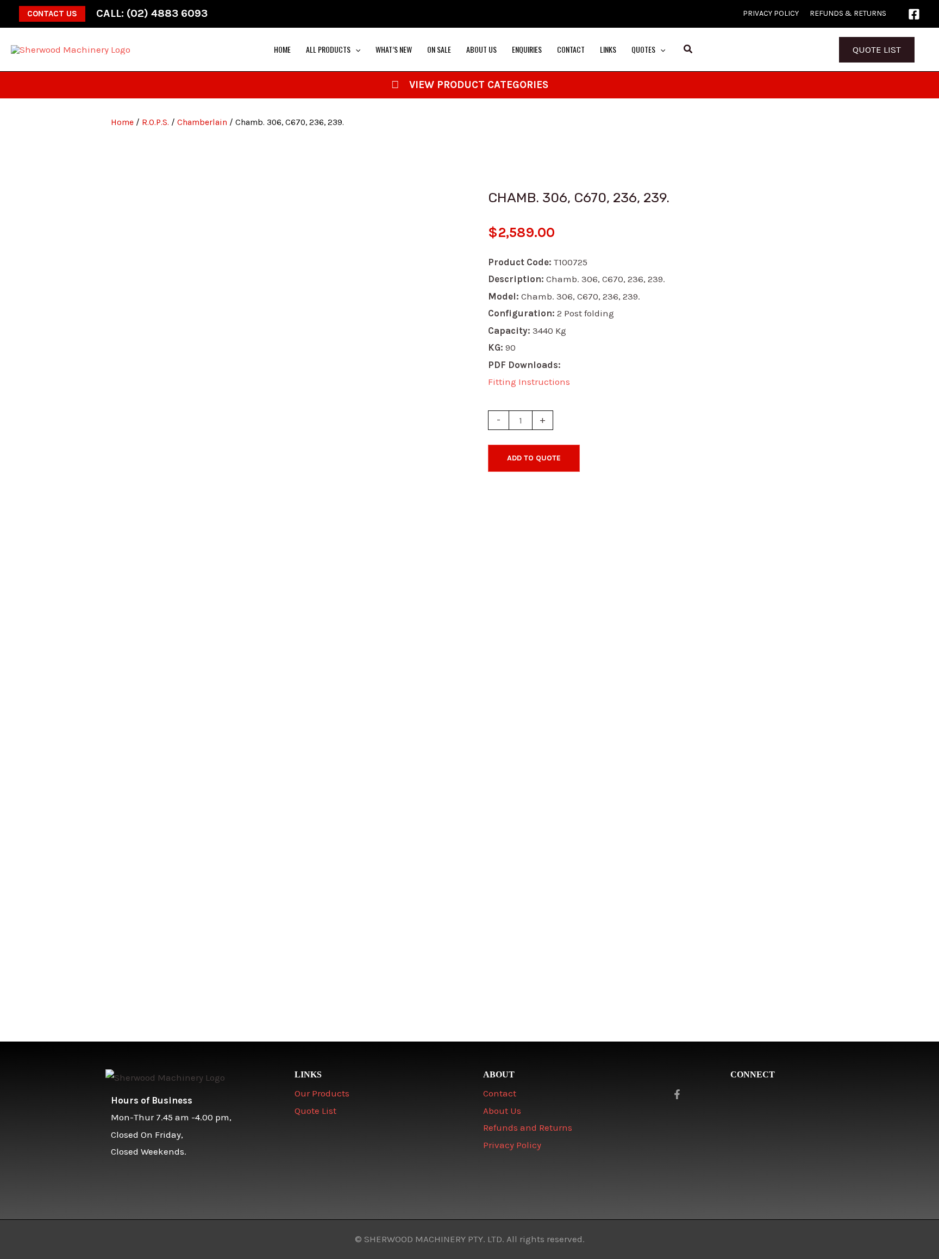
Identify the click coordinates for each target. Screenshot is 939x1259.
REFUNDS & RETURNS (848, 13)
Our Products (322, 1093)
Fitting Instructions (529, 381)
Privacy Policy (512, 1144)
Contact (499, 1093)
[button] (52, 14)
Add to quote (534, 458)
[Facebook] (914, 14)
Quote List (877, 49)
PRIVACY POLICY (771, 13)
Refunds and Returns (527, 1127)
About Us (502, 1110)
